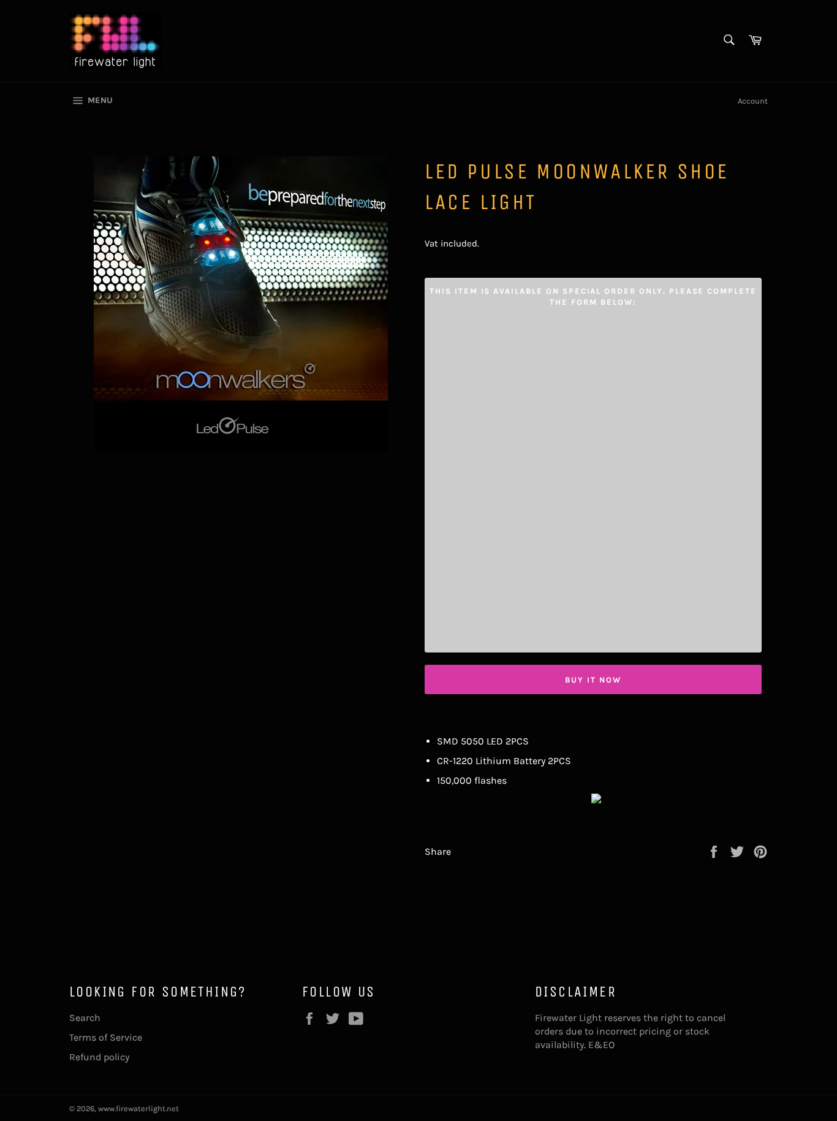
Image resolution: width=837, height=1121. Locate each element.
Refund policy (99, 1057)
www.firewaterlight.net (138, 1108)
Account (753, 100)
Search (84, 1017)
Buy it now (593, 679)
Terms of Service (105, 1037)
